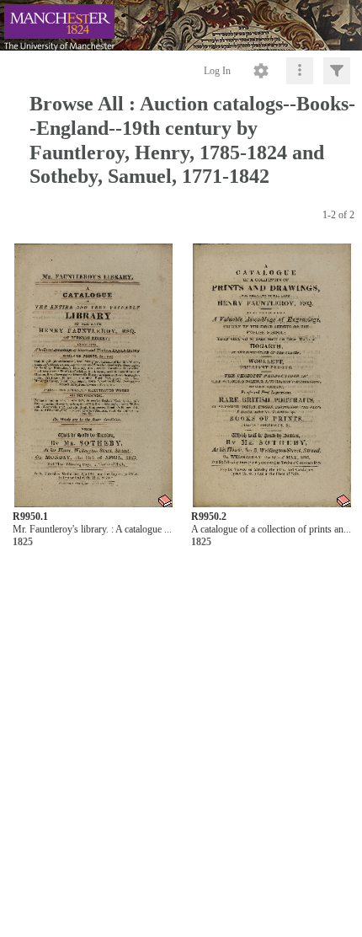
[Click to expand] (336, 70)
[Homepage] (181, 25)
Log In (217, 71)
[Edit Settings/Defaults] (261, 71)
